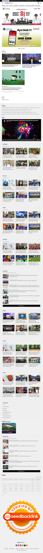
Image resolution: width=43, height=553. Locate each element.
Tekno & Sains (4, 86)
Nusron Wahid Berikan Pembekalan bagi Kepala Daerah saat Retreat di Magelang (23, 452)
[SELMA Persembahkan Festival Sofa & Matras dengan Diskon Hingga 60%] (5, 442)
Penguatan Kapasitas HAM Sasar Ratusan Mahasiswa (21, 168)
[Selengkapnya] (39, 144)
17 (4, 488)
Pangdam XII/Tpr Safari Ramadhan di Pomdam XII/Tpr (20, 456)
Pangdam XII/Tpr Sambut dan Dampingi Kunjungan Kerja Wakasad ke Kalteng (23, 467)
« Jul (2, 495)
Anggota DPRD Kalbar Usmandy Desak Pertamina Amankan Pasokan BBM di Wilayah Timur (18, 114)
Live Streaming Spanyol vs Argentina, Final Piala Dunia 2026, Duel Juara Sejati (8, 263)
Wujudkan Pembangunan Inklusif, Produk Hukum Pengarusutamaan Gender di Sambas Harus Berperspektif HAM (8, 395)
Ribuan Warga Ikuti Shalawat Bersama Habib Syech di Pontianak (13, 109)
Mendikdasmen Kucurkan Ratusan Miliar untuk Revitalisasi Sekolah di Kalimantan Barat (34, 168)
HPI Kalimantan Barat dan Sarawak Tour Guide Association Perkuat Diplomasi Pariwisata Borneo (21, 365)
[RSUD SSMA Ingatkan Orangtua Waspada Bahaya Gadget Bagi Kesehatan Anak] (5, 302)
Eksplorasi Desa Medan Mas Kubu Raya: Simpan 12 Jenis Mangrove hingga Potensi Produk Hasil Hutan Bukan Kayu (34, 353)
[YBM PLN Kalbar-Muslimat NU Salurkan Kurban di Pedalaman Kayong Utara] (34, 328)
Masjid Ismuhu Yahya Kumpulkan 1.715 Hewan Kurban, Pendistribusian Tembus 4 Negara (20, 333)
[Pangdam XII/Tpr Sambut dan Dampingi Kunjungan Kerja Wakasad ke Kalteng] (5, 467)
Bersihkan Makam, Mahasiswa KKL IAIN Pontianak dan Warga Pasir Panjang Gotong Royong (34, 321)
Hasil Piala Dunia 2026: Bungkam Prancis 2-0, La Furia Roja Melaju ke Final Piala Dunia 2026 (34, 263)
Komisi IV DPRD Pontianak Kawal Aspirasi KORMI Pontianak (13, 110)
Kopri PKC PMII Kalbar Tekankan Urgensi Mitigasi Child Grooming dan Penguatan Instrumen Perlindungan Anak (22, 291)
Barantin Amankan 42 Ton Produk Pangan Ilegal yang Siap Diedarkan (21, 395)
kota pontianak (7, 417)
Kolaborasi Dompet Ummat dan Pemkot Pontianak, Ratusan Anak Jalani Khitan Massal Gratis (23, 276)
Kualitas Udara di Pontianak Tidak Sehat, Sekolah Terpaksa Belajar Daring (8, 156)
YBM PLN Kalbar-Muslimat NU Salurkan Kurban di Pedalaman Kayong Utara (34, 333)
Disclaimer (22, 548)
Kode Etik (27, 548)
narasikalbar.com (7, 412)
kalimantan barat (7, 415)
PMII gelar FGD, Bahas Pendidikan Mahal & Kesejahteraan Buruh (20, 200)
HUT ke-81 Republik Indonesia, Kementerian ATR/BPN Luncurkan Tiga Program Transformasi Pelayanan (10, 66)
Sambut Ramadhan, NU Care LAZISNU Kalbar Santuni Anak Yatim (22, 445)
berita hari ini (6, 414)
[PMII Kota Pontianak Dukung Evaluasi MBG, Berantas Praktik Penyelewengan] (34, 183)
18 (10, 488)
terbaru (5, 410)
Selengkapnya (21, 305)
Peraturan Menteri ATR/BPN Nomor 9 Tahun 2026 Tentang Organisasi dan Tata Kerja (17, 107)
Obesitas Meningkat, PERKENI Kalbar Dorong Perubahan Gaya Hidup (22, 280)
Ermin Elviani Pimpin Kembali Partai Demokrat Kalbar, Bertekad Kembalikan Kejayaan (21, 220)
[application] (21, 130)
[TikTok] (25, 545)
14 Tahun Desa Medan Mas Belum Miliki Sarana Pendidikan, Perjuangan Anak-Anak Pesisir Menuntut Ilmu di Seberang (34, 156)
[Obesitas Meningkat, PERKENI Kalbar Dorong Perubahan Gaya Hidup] (5, 281)
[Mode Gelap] (38, 3)
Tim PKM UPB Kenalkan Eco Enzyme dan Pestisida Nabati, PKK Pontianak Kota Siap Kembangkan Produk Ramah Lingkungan (21, 156)
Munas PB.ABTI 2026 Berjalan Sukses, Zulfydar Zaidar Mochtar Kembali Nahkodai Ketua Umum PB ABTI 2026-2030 (21, 251)
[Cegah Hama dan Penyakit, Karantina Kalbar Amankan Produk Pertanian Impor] (8, 378)
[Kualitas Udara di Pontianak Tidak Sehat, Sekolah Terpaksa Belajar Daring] (8, 151)
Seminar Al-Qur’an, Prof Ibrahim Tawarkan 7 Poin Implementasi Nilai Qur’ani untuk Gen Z (21, 321)
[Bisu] (37, 140)
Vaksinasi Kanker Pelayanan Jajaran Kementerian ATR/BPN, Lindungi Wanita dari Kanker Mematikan (24, 296)
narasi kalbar (6, 406)
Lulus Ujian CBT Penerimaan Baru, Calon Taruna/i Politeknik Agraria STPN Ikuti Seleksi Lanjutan (8, 168)
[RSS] (27, 545)
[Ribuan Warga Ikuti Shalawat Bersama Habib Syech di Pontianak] (8, 316)
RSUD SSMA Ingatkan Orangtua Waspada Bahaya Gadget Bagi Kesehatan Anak (23, 301)
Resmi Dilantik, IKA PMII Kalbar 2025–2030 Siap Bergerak (33, 200)
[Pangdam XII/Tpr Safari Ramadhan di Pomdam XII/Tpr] (5, 457)
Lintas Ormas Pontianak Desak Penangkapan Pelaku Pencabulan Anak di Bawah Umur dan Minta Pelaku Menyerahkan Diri (34, 395)
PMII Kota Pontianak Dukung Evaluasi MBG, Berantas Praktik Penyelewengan (34, 188)
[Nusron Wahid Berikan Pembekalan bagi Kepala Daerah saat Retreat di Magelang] (5, 452)
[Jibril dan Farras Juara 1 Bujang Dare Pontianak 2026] (31, 59)
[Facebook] (16, 545)
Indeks (17, 548)
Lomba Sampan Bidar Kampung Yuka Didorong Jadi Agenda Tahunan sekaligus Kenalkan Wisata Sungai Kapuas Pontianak (8, 251)
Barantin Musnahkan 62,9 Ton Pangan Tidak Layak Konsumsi (34, 383)
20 (21, 488)
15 (32, 486)
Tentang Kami (12, 548)
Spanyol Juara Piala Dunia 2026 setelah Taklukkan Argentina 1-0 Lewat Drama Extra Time (34, 251)
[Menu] (2, 3)
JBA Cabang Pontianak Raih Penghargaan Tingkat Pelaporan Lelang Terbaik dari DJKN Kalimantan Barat (21, 188)
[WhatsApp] (23, 545)
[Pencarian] (40, 3)
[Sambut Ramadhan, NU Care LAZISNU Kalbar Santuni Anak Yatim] (5, 447)
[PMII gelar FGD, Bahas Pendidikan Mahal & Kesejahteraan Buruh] (21, 195)
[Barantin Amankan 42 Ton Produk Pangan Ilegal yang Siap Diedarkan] (21, 390)
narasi (5, 408)
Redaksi (6, 548)
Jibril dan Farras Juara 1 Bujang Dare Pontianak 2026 (31, 66)
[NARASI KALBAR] (9, 3)
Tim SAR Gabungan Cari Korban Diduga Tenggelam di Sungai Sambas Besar (16, 112)
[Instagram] (18, 545)
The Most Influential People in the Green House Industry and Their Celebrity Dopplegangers (11, 89)
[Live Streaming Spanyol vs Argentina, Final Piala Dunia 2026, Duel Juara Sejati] (8, 258)
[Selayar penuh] (39, 140)
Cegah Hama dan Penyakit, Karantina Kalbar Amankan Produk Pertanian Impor (8, 383)
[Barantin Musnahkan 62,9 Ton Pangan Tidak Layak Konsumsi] (34, 378)
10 (4, 486)
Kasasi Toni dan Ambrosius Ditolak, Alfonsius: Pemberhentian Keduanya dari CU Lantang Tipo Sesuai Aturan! (24, 462)
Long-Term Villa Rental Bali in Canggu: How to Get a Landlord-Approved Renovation (8, 200)
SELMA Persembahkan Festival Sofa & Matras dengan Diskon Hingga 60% (23, 440)
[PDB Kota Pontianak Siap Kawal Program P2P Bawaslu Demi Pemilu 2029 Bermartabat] (8, 226)
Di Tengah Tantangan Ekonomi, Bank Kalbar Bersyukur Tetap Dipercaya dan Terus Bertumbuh (8, 188)
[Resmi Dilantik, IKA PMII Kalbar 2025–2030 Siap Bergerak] (34, 195)
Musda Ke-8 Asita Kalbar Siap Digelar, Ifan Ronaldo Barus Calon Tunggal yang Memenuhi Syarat (8, 365)
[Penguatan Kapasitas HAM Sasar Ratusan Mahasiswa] (21, 163)
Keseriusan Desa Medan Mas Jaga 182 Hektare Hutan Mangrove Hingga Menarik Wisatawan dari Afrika (21, 353)
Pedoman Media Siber (34, 548)
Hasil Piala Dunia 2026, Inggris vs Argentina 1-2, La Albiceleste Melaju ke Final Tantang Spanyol (21, 263)
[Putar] (3, 140)
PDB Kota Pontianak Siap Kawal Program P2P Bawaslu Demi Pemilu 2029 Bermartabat (8, 232)
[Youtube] (21, 545)
